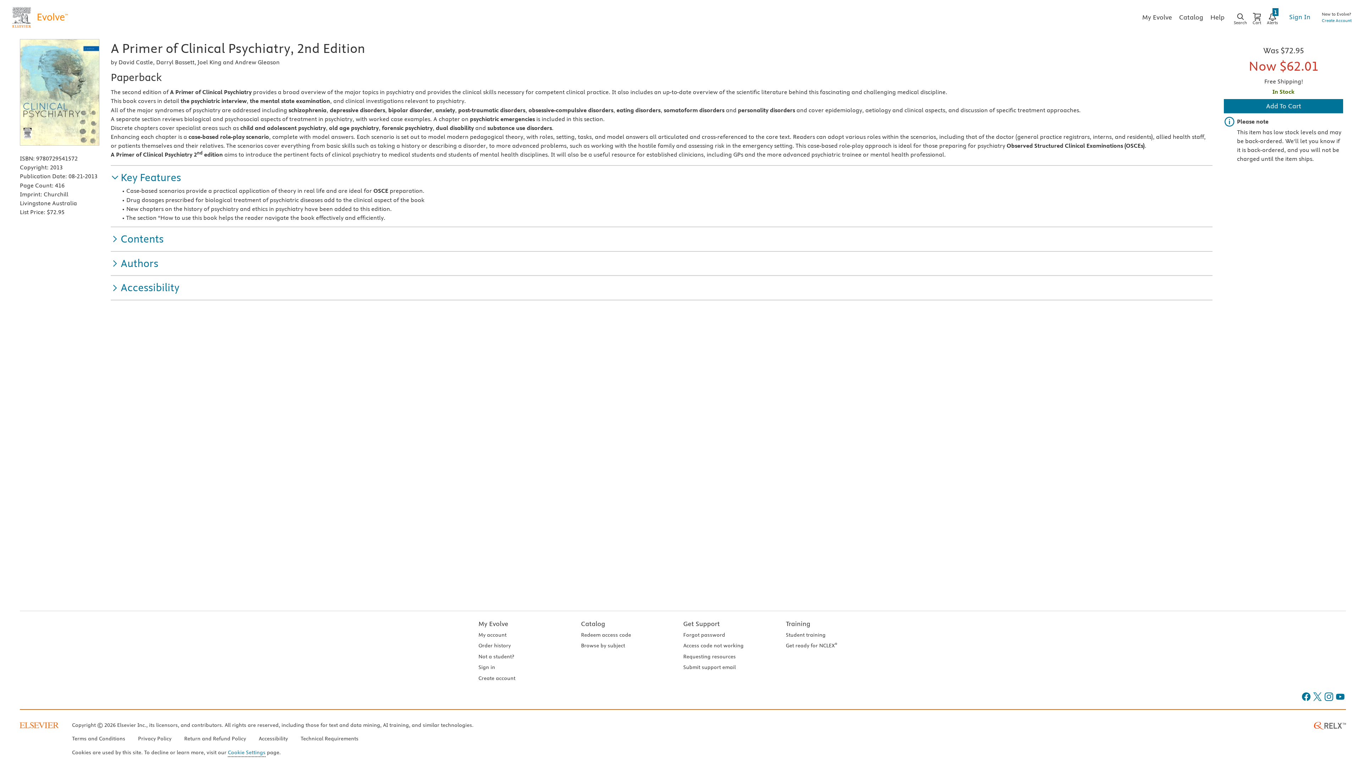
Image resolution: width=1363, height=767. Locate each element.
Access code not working (713, 645)
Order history (494, 645)
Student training (806, 635)
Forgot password (704, 635)
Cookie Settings (247, 752)
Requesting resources (709, 656)
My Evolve (493, 624)
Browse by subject (603, 645)
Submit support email (709, 667)
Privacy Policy (154, 738)
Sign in (486, 667)
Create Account (1337, 20)
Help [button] (1217, 17)
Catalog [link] (1191, 17)
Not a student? (496, 656)
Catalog (593, 624)
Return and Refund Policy (215, 738)
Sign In (1299, 17)
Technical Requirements (329, 738)
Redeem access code (606, 635)
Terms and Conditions (98, 738)
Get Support (701, 624)
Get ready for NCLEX (811, 645)
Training (798, 624)
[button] (146, 177)
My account (492, 635)
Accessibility (273, 738)
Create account (496, 678)
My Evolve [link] (1157, 17)
